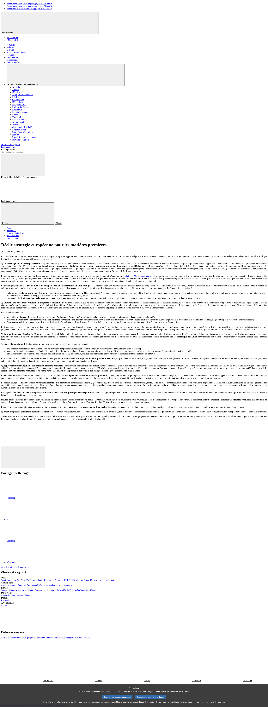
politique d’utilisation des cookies (185, 702)
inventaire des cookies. (215, 702)
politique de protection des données (151, 702)
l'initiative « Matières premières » (138, 276)
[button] (43, 627)
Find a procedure (8, 149)
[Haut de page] (23, 457)
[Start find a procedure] (23, 165)
